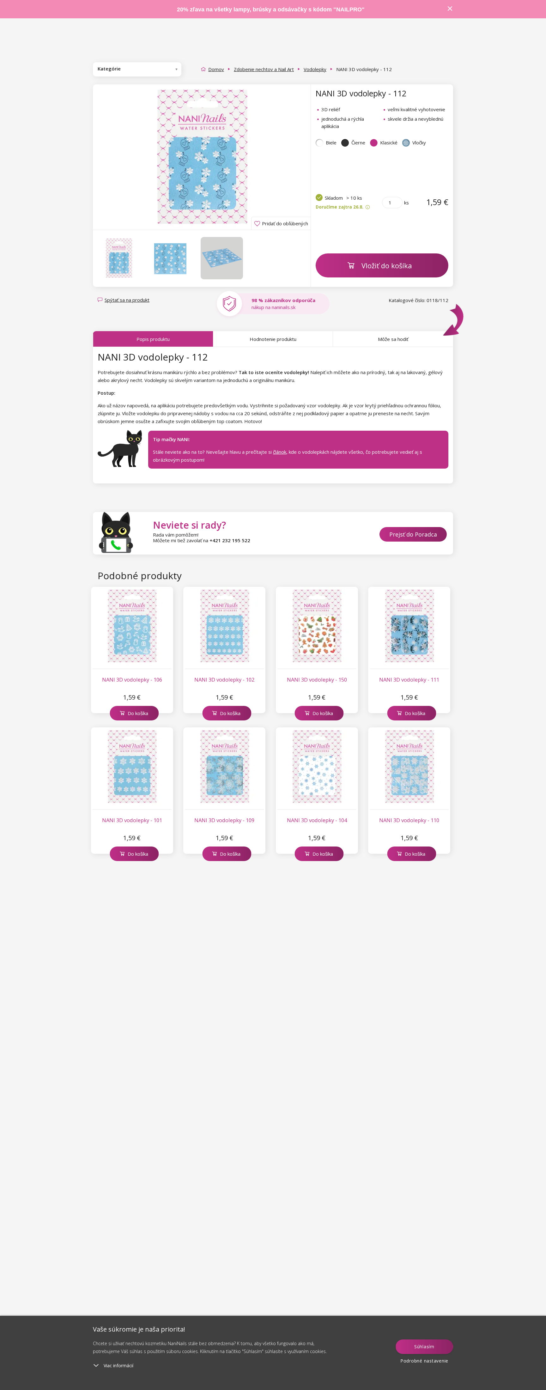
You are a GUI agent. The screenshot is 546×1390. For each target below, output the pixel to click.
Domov (216, 69)
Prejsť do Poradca (413, 534)
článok (279, 452)
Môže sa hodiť (393, 339)
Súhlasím (424, 1347)
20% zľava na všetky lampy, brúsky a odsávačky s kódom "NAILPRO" (271, 9)
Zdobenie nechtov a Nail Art (264, 69)
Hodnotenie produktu (273, 339)
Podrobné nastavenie (424, 1361)
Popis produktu (153, 339)
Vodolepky (315, 69)
